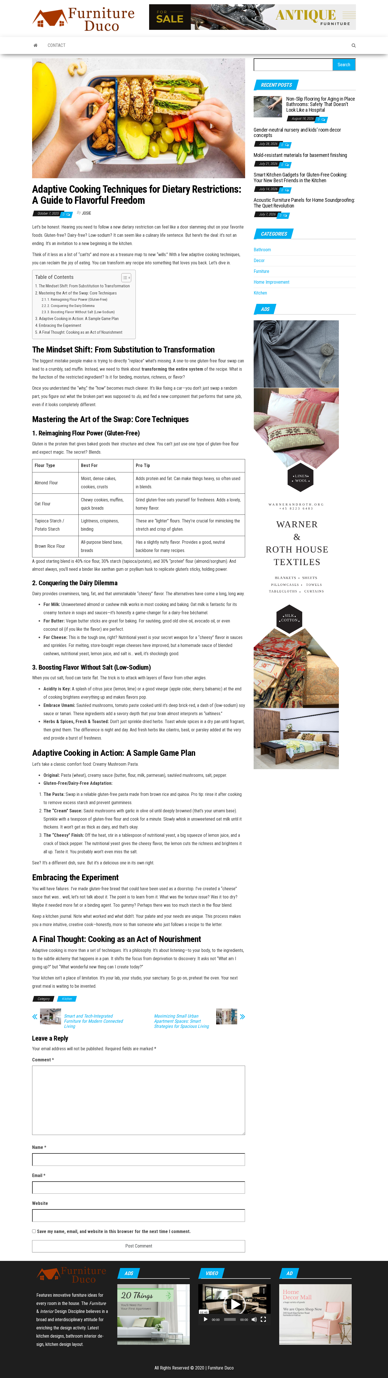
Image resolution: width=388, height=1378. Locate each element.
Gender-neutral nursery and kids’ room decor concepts (297, 132)
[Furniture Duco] (35, 45)
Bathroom (262, 249)
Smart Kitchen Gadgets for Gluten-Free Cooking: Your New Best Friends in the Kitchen (300, 177)
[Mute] (254, 1319)
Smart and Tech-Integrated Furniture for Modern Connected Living (93, 1021)
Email (38, 1175)
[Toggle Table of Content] (123, 278)
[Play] (205, 1319)
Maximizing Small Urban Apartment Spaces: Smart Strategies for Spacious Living (181, 1021)
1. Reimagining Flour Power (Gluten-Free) (77, 299)
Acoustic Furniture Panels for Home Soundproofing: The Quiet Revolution (304, 203)
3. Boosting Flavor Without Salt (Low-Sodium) (81, 312)
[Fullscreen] (263, 1319)
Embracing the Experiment (60, 325)
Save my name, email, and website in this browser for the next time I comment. (114, 1231)
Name (39, 1147)
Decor (259, 260)
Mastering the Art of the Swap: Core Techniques (78, 293)
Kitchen (67, 999)
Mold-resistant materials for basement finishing (300, 155)
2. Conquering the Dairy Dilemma (71, 306)
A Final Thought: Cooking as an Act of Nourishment (80, 332)
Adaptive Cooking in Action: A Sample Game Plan (79, 318)
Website (40, 1203)
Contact (57, 45)
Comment (43, 1059)
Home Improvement (271, 282)
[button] (234, 1304)
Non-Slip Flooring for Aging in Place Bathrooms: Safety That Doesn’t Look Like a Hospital (320, 104)
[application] (234, 1304)
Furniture (261, 271)
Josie (86, 213)
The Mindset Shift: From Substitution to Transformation (84, 286)
